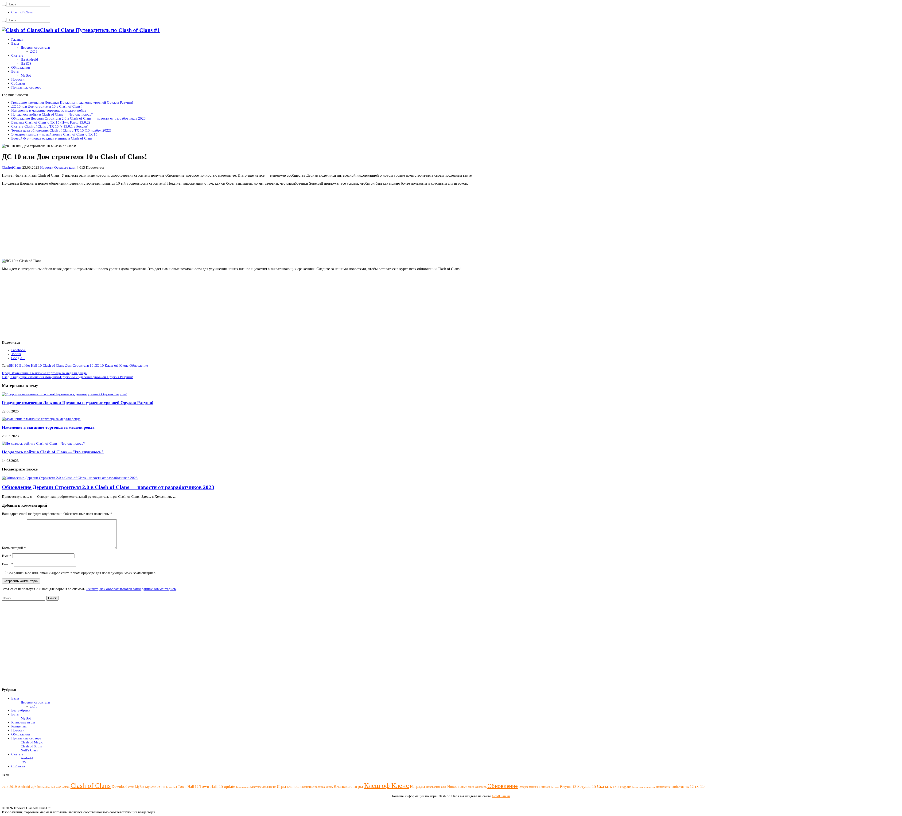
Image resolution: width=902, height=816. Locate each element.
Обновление (138, 365)
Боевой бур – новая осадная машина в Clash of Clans (51, 138)
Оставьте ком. (65, 167)
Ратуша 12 (568, 787)
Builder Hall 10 (30, 365)
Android (27, 758)
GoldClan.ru (501, 796)
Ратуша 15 (586, 786)
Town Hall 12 (188, 787)
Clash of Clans (22, 12)
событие (678, 787)
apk (33, 787)
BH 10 (13, 365)
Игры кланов (288, 786)
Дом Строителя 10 (79, 365)
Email (7, 564)
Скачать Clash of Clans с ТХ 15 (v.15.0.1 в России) (49, 126)
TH (163, 787)
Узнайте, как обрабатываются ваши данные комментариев (131, 589)
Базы (15, 43)
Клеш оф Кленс (116, 365)
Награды (417, 786)
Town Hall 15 (211, 786)
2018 (5, 787)
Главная (17, 39)
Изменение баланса (312, 787)
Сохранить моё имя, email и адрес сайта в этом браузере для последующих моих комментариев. (82, 573)
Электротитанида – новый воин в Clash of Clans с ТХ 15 (54, 134)
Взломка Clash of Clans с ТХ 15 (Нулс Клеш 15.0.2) (50, 122)
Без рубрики (20, 710)
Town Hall (171, 787)
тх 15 (700, 786)
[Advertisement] (143, 222)
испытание (663, 787)
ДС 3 (34, 51)
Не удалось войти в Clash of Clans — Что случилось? (52, 114)
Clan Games (63, 787)
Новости (17, 79)
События (18, 83)
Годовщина (242, 787)
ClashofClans (12, 167)
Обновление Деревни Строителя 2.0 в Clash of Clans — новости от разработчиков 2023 (78, 118)
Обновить (480, 787)
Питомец (544, 787)
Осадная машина (528, 787)
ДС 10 (99, 365)
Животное (255, 787)
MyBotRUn (152, 787)
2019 (13, 787)
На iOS (26, 63)
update (229, 786)
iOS (23, 762)
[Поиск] (4, 5)
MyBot (26, 75)
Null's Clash (29, 750)
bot (39, 787)
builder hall (49, 787)
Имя (6, 556)
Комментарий (14, 548)
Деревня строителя (35, 47)
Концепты (19, 726)
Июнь (329, 787)
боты (635, 787)
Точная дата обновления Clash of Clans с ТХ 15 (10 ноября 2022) (61, 130)
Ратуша (555, 787)
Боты (15, 71)
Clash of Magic (32, 742)
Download (119, 787)
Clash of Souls (31, 746)
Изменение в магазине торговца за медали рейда (48, 110)
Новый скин (466, 787)
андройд (625, 787)
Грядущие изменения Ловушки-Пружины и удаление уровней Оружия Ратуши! (72, 102)
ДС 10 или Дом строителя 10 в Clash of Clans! (46, 106)
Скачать (17, 55)
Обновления (20, 67)
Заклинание (269, 787)
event (131, 787)
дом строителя (647, 787)
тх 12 (689, 787)
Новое (452, 787)
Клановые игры (23, 722)
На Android (29, 59)
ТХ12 (616, 787)
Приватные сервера (26, 87)
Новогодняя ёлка (436, 787)
